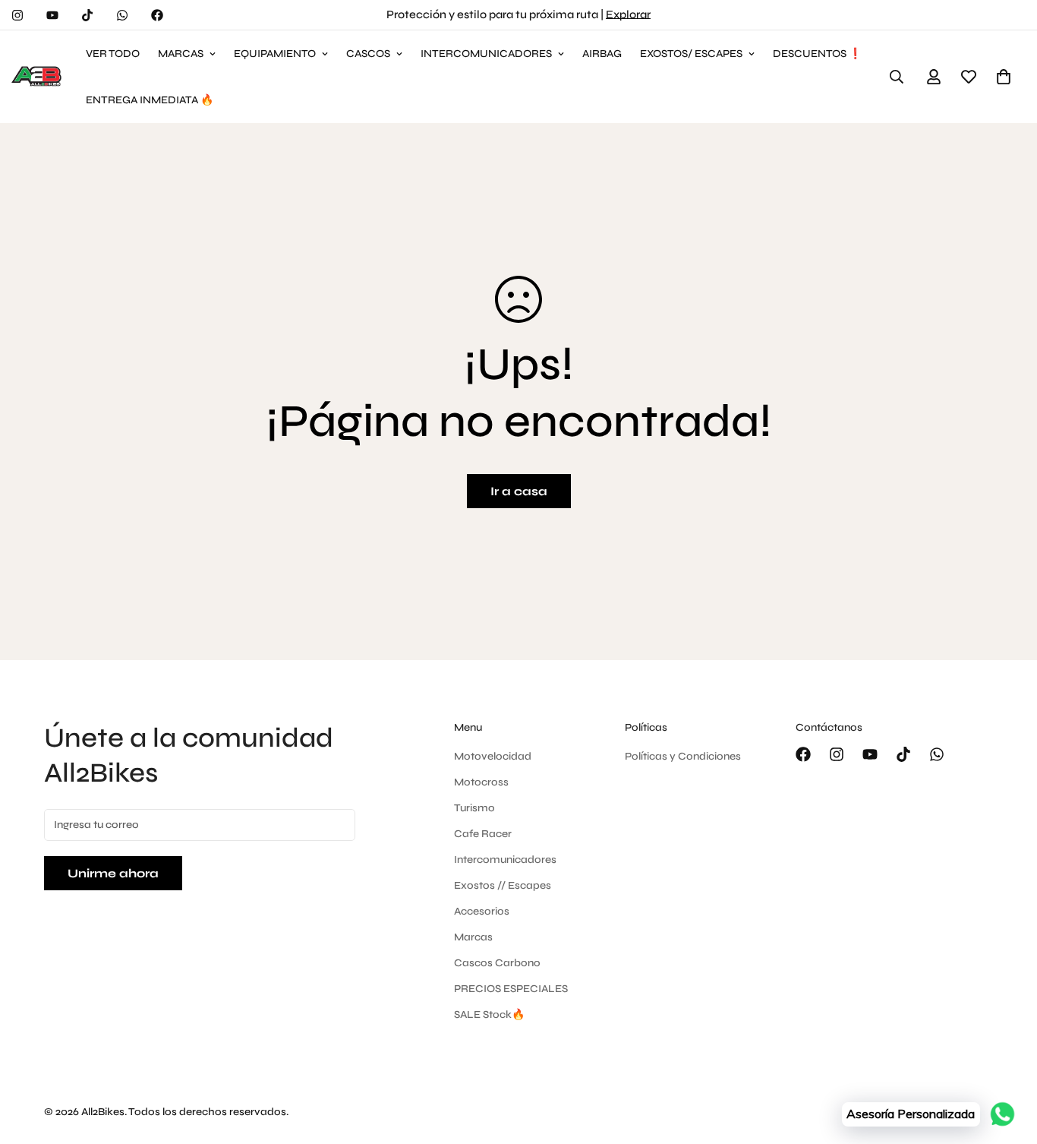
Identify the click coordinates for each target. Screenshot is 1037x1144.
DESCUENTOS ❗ (817, 53)
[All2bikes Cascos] (38, 77)
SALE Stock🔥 (489, 1014)
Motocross (481, 782)
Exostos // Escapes (502, 885)
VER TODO (113, 53)
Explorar (628, 14)
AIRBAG (602, 53)
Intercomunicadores (505, 859)
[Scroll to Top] (1007, 1061)
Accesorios (481, 911)
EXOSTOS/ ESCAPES (691, 53)
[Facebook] (157, 15)
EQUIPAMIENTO (275, 53)
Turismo (474, 807)
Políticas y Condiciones (683, 756)
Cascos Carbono (497, 962)
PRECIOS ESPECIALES (511, 988)
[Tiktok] (87, 15)
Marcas (473, 937)
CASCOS (368, 53)
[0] (1003, 76)
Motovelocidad (492, 756)
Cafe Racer (483, 833)
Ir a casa (518, 491)
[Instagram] (17, 15)
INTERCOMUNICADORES (486, 53)
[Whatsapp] (122, 15)
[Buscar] (896, 76)
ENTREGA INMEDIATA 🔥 (149, 99)
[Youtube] (52, 15)
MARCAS (180, 53)
